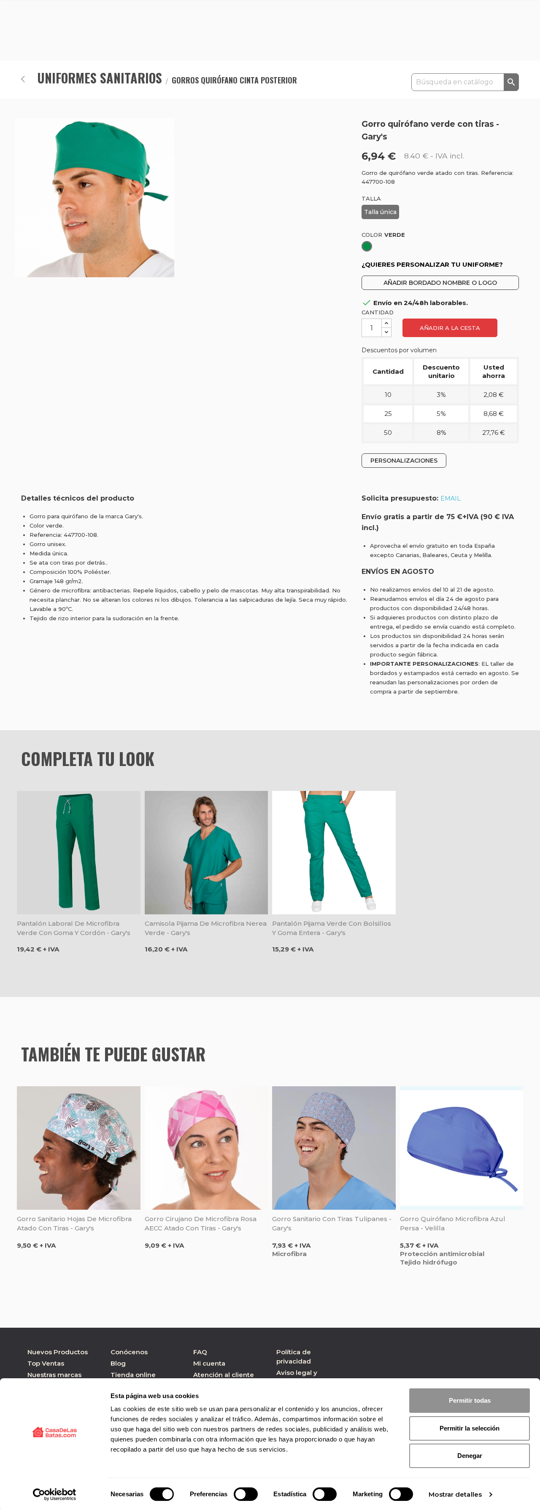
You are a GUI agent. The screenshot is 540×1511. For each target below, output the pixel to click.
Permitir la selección (470, 1428)
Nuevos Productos (57, 1352)
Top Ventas (45, 1363)
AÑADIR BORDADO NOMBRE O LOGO (440, 283)
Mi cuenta (209, 1363)
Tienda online (133, 1375)
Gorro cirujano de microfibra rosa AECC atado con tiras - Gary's (200, 1223)
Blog (118, 1363)
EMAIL (450, 498)
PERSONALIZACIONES (403, 460)
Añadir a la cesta (450, 327)
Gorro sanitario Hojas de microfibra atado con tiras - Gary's (74, 1223)
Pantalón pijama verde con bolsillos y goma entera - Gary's (331, 928)
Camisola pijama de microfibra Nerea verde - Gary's (206, 928)
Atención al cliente (223, 1375)
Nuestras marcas (54, 1375)
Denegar (469, 1455)
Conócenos (129, 1352)
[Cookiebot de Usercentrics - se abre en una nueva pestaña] (55, 1494)
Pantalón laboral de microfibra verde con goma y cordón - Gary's (73, 928)
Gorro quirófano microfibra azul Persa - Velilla (452, 1223)
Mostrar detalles (455, 1494)
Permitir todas (470, 1400)
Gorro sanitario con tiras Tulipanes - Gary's (332, 1223)
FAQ (200, 1352)
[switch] (246, 1494)
